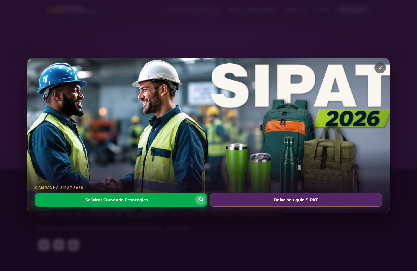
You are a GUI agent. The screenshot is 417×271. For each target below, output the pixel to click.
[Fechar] (380, 67)
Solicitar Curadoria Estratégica (116, 199)
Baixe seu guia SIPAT (296, 199)
